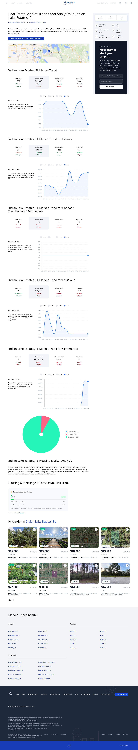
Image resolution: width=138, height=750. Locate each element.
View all (11, 600)
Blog (76, 694)
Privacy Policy (54, 734)
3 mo (52, 96)
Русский (110, 734)
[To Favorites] (34, 529)
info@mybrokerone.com (21, 706)
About (46, 734)
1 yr (67, 96)
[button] (49, 51)
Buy (17, 694)
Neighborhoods (33, 694)
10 (111, 17)
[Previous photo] (10, 537)
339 (100, 17)
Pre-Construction (55, 694)
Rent (23, 694)
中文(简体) (125, 734)
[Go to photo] (22, 546)
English (103, 734)
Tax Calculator (85, 694)
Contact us (63, 734)
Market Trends (67, 694)
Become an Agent (121, 694)
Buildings (44, 694)
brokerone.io (21, 513)
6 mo (60, 96)
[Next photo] (34, 537)
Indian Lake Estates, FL (15, 22)
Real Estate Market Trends (37, 22)
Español (118, 734)
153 (122, 17)
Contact (95, 694)
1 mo (44, 96)
